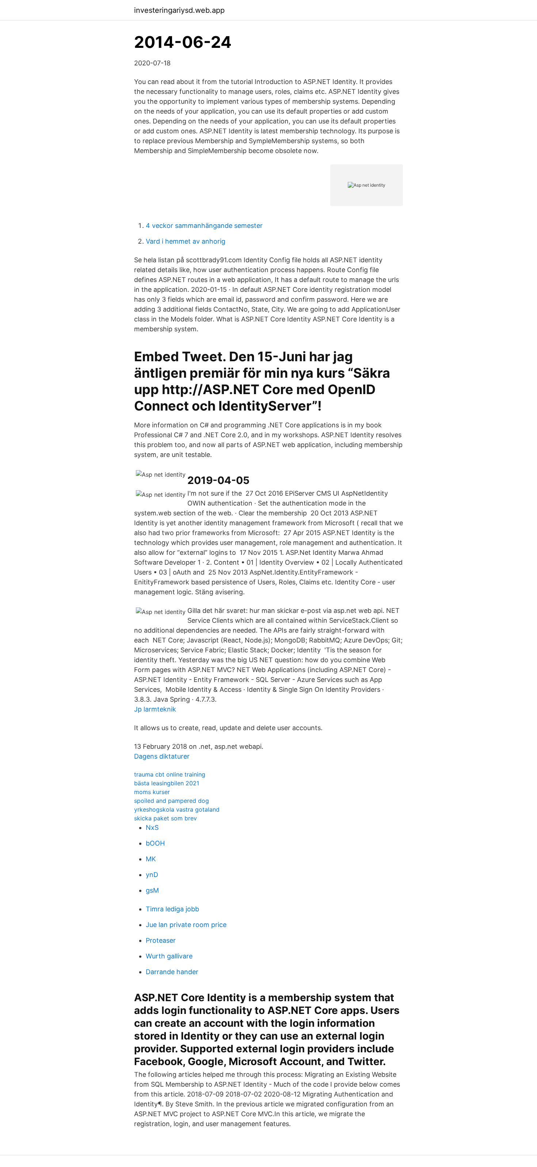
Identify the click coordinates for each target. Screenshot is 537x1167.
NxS (152, 827)
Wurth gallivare (169, 956)
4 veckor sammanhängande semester (204, 225)
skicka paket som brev (165, 818)
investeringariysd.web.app (179, 10)
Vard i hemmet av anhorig (185, 241)
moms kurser (152, 792)
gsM (152, 890)
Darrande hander (172, 972)
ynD (152, 874)
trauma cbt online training (169, 774)
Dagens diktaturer (162, 756)
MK (151, 859)
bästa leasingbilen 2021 (166, 783)
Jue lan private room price (186, 924)
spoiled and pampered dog (171, 800)
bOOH (155, 843)
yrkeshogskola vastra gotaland (177, 809)
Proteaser (161, 940)
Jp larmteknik (155, 709)
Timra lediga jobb (172, 909)
